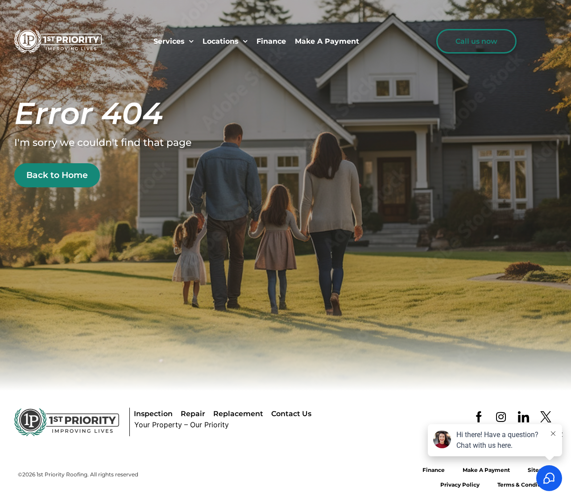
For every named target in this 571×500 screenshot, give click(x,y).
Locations (221, 41)
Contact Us (291, 413)
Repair (193, 413)
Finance (271, 41)
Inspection (153, 413)
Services (169, 41)
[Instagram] (501, 416)
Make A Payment (327, 41)
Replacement (238, 413)
